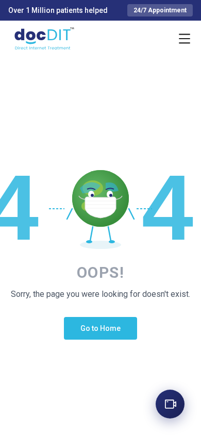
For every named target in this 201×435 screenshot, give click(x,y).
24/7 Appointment (160, 10)
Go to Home (100, 328)
